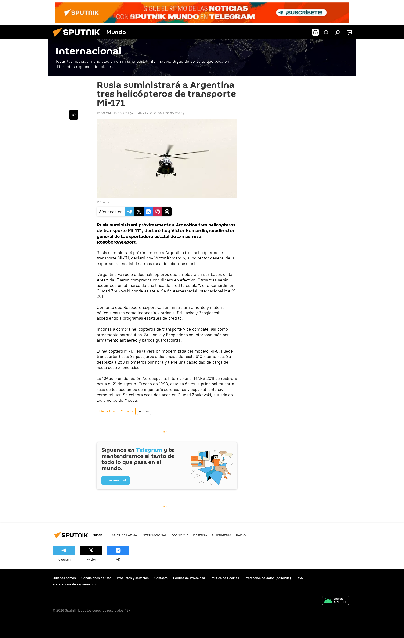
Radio (241, 535)
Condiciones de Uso (96, 578)
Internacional (107, 411)
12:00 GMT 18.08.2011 (113, 113)
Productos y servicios (133, 578)
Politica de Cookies (225, 578)
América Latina (124, 535)
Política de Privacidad (189, 578)
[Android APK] (335, 601)
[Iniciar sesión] (326, 32)
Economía (127, 411)
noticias (144, 411)
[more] (73, 115)
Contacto (161, 578)
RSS (300, 578)
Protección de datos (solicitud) (268, 578)
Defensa (200, 535)
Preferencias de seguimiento (74, 584)
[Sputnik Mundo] (78, 38)
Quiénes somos (64, 578)
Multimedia (221, 535)
